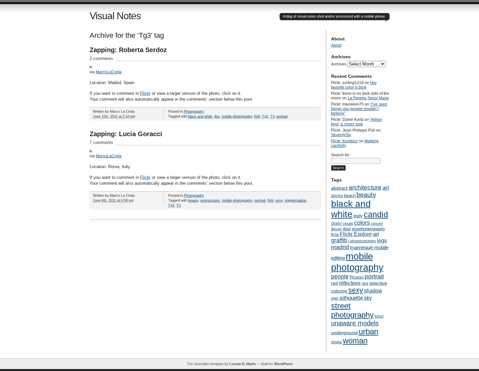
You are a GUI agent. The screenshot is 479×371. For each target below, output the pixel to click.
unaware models (355, 323)
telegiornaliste (295, 200)
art (386, 188)
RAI (257, 116)
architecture (365, 187)
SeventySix (341, 135)
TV (272, 116)
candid (376, 214)
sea (365, 283)
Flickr (145, 93)
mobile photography (237, 116)
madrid (340, 247)
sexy (279, 200)
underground (344, 332)
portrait (260, 200)
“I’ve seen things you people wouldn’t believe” (359, 109)
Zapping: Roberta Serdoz (128, 49)
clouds (348, 223)
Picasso (357, 277)
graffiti (339, 240)
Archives (338, 64)
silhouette (351, 297)
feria (335, 234)
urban (368, 331)
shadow (373, 290)
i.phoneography (362, 241)
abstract (339, 188)
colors (362, 223)
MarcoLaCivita (109, 72)
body (358, 215)
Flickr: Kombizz (344, 141)
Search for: (340, 155)
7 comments (101, 142)
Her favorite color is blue (354, 85)
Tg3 (265, 116)
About (336, 45)
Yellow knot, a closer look (356, 121)
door (347, 228)
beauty (193, 200)
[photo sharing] (91, 66)
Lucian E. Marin (242, 364)
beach (350, 195)
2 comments (101, 58)
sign (335, 298)
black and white (200, 116)
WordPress (283, 364)
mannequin (361, 247)
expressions (210, 200)
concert (377, 223)
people (340, 276)
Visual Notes (115, 15)
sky (368, 298)
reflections (350, 283)
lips (217, 116)
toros (379, 316)
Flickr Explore (356, 234)
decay (336, 229)
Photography (194, 111)
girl (376, 234)
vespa (336, 342)
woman (282, 116)
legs (382, 240)
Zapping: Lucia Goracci (126, 133)
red (334, 283)
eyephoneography (368, 228)
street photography (352, 310)
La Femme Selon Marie (368, 98)
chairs (336, 223)
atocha (337, 195)
